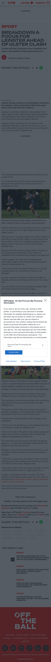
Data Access (25, 361)
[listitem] (25, 345)
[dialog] (25, 331)
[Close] (46, 301)
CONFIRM (14, 352)
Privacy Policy (39, 361)
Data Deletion (11, 361)
